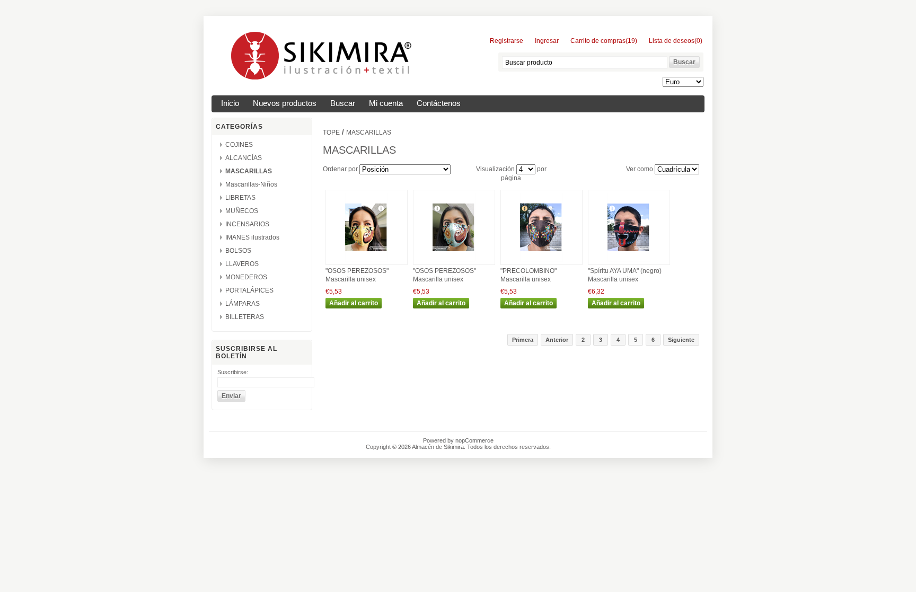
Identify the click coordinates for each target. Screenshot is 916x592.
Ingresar (547, 41)
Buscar (342, 103)
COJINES (239, 144)
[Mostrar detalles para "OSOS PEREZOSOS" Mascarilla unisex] (366, 262)
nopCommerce (474, 440)
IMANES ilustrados (252, 237)
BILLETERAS (244, 317)
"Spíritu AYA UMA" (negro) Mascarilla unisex (625, 275)
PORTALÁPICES (249, 290)
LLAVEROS (242, 264)
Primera (522, 340)
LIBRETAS (240, 197)
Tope (331, 132)
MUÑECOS (241, 211)
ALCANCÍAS (243, 158)
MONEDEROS (246, 277)
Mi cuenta (386, 103)
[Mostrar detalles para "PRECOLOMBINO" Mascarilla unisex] (541, 262)
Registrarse (506, 41)
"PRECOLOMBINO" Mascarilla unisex (528, 275)
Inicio (230, 103)
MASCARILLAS (248, 171)
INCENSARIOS (247, 224)
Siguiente (681, 340)
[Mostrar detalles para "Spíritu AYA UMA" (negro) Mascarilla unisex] (629, 262)
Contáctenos (439, 103)
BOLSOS (238, 250)
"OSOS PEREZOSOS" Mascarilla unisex (357, 275)
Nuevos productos (284, 103)
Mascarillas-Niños (251, 184)
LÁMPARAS (242, 303)
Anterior (556, 340)
